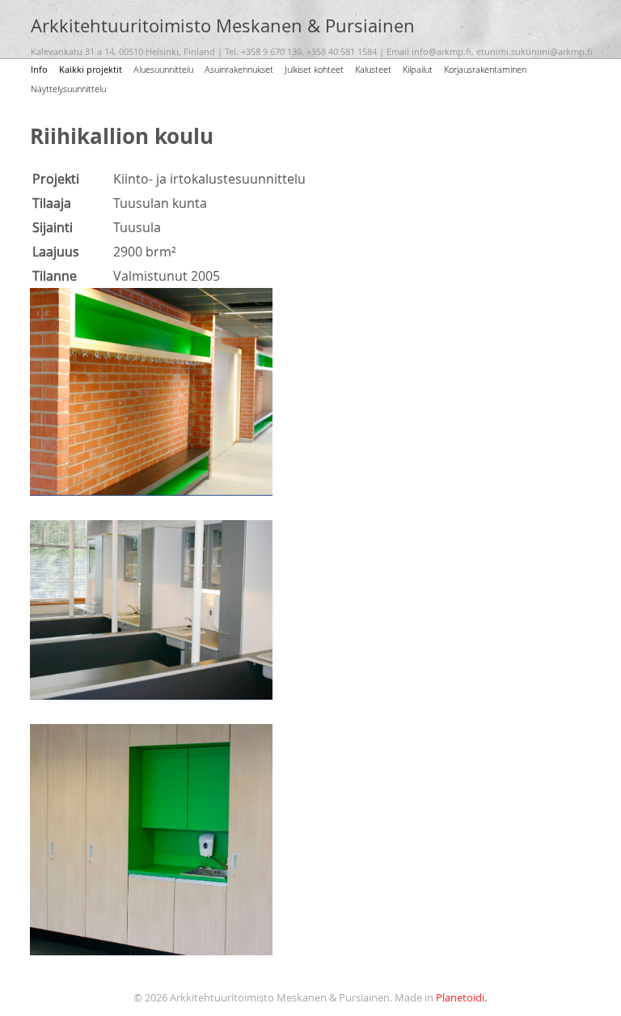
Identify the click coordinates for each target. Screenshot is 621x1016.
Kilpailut (418, 69)
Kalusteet (373, 69)
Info (39, 69)
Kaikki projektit (90, 69)
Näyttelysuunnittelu (68, 89)
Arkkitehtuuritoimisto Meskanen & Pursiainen (223, 26)
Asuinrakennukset (239, 69)
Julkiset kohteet (314, 69)
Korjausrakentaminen (485, 69)
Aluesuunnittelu (163, 69)
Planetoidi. (461, 998)
